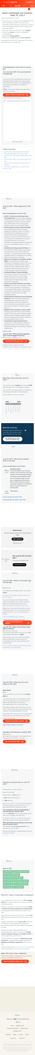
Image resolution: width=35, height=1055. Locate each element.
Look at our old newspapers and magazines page (17, 347)
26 (20, 9)
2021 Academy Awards (20, 884)
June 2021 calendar (18, 394)
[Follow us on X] (15, 1019)
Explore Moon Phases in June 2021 (13, 725)
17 (13, 409)
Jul (24, 6)
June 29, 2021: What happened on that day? (16, 152)
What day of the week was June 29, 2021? (16, 153)
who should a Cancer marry (20, 605)
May (11, 6)
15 (8, 409)
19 (17, 409)
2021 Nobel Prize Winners (11, 874)
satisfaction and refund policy (14, 98)
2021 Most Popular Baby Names (13, 877)
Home (12, 1025)
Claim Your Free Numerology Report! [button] (14, 622)
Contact (20, 1034)
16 (11, 409)
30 (32, 9)
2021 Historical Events (21, 871)
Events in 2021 (7, 331)
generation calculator (9, 833)
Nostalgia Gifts (20, 1025)
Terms (27, 1034)
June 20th (17, 610)
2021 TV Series (8, 884)
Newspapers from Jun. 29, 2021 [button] (14, 341)
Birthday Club (17, 1031)
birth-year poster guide (22, 949)
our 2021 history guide (22, 947)
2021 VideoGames (18, 887)
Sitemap (8, 1034)
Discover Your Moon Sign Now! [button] (14, 721)
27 (23, 9)
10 (13, 407)
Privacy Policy (13, 1038)
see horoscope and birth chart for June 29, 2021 (12, 439)
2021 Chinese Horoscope (11, 881)
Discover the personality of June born (13, 616)
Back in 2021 (8, 168)
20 (2, 9)
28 (25, 9)
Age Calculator (23, 805)
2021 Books (7, 887)
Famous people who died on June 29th (14, 499)
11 (15, 407)
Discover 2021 (8, 871)
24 (14, 9)
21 (5, 9)
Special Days (24, 1028)
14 (6, 409)
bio (17, 487)
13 (20, 407)
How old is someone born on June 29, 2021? (16, 167)
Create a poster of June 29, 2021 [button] (15, 94)
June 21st (16, 612)
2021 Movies (24, 881)
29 (8, 412)
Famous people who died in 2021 (12, 497)
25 (17, 9)
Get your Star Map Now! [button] (12, 741)
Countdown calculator (15, 818)
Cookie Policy (22, 1038)
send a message (17, 539)
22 (8, 9)
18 (15, 409)
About (14, 1034)
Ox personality (14, 637)
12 (17, 407)
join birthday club (19, 564)
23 (11, 9)
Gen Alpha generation (19, 826)
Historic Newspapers (13, 1028)
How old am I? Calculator (15, 803)
